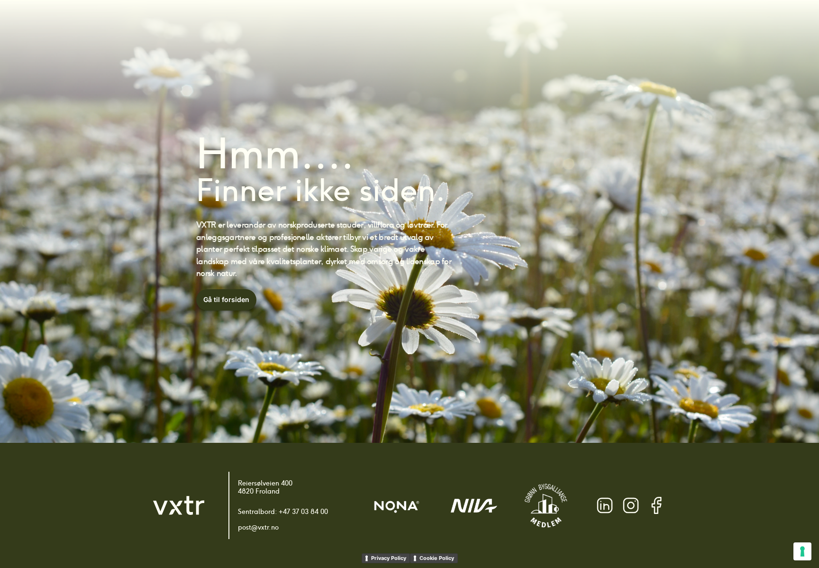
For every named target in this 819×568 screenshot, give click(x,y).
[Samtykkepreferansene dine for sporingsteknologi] (802, 551)
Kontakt (613, 23)
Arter (376, 23)
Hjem (346, 23)
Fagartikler (522, 23)
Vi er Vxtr (571, 23)
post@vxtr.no (258, 527)
